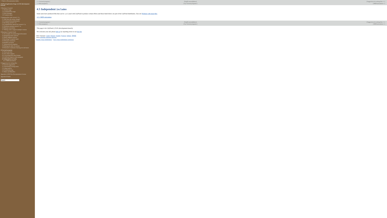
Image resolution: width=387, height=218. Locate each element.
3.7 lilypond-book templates (10, 44)
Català (48, 36)
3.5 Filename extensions (8, 40)
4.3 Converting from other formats (11, 55)
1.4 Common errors (7, 15)
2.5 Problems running (11, 26)
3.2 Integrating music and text (10, 35)
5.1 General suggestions (8, 65)
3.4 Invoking (10, 39)
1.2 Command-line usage (9, 11)
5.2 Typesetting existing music (10, 66)
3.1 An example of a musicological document (14, 34)
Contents (189, 1)
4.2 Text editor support (8, 53)
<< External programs (43, 1)
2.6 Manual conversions (8, 28)
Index (194, 1)
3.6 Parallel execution (8, 42)
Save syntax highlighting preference (63, 39)
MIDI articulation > (379, 3)
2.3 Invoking (9, 22)
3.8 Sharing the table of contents (11, 46)
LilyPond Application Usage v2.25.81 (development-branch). (15, 4)
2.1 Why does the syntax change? (11, 19)
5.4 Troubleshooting (7, 70)
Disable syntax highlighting (44, 39)
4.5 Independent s (9, 59)
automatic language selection (48, 37)
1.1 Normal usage (6, 10)
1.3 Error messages (7, 13)
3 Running (8, 32)
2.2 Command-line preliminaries (11, 21)
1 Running (6, 8)
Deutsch (52, 36)
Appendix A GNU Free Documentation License (13, 74)
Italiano (69, 36)
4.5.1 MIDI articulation (44, 17)
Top (186, 1)
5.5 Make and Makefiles (8, 71)
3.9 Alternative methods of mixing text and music (15, 47)
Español (58, 36)
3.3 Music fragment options (9, 37)
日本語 (74, 36)
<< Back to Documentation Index (10, 1)
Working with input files (149, 14)
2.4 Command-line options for (14, 24)
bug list (79, 31)
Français (63, 36)
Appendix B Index (6, 76)
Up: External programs (190, 3)
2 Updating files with (10, 17)
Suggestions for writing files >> (376, 1)
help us (58, 31)
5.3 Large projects (7, 68)
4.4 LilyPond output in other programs (12, 57)
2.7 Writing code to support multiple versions (14, 29)
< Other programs (42, 3)
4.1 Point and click (7, 52)
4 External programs (6, 50)
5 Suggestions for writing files (9, 63)
